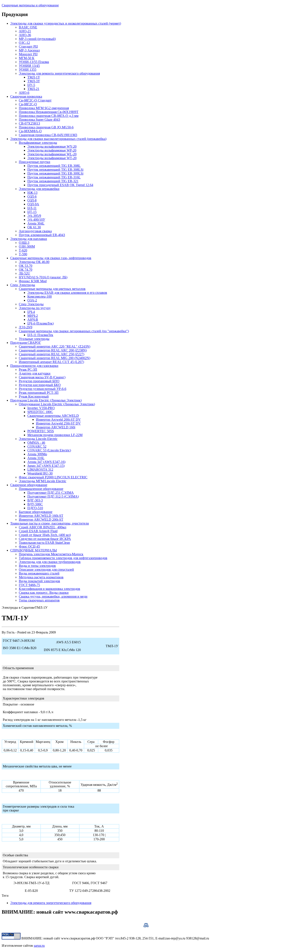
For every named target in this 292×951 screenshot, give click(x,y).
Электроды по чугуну (35, 308)
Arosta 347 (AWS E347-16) (46, 462)
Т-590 (23, 254)
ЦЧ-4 (31, 312)
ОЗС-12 (24, 42)
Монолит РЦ (28, 54)
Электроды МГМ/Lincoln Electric (42, 481)
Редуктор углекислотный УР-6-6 (42, 389)
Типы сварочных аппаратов (39, 600)
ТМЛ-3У (33, 81)
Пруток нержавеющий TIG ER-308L (54, 166)
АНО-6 (24, 92)
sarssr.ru (39, 945)
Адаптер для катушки (34, 373)
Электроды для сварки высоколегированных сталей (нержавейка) (58, 139)
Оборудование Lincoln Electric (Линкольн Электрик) (57, 404)
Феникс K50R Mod (33, 281)
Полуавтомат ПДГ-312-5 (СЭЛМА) (53, 496)
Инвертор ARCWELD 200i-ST (41, 519)
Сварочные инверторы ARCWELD (53, 415)
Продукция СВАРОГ (25, 342)
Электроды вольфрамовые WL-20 (52, 154)
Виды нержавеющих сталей (39, 573)
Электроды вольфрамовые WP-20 (51, 150)
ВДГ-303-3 (35, 500)
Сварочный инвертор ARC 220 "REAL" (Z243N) (54, 346)
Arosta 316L (35, 458)
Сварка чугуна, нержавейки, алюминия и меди (53, 596)
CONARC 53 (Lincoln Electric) (49, 450)
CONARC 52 (36, 446)
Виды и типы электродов (37, 565)
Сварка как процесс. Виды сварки (44, 592)
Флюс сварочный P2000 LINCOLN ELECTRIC (53, 477)
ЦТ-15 (32, 212)
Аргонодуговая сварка (35, 231)
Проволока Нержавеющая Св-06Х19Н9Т (48, 112)
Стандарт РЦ (28, 46)
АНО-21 (25, 31)
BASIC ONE (28, 27)
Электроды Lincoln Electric (38, 439)
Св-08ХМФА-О (30, 131)
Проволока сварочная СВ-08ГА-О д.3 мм (48, 116)
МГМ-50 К (26, 58)
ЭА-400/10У (36, 219)
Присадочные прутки (34, 162)
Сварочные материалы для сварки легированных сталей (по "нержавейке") (74, 331)
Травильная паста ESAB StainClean (44, 542)
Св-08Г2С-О (28, 104)
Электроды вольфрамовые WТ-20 (52, 158)
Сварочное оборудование (28, 485)
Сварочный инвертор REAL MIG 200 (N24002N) (54, 358)
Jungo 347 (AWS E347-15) (46, 465)
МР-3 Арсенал (29, 50)
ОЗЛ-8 (32, 200)
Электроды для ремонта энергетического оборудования (59, 73)
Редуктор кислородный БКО (40, 385)
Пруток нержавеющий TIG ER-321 (52, 181)
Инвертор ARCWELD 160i (55, 427)
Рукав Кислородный (34, 396)
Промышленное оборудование (41, 489)
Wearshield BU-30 (40, 473)
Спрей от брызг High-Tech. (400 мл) (45, 535)
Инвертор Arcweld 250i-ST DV (58, 423)
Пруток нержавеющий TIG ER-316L (54, 177)
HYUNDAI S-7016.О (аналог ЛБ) (43, 277)
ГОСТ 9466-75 (29, 585)
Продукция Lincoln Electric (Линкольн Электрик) (46, 400)
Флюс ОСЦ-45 (29, 546)
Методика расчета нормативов (41, 577)
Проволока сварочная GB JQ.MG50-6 (46, 127)
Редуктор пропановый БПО (39, 381)
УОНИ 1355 (27, 69)
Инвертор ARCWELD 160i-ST (41, 515)
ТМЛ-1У (33, 77)
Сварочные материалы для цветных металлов (52, 289)
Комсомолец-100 (39, 296)
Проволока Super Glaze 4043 (39, 119)
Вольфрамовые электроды (38, 142)
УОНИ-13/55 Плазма (34, 62)
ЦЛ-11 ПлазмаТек (40, 335)
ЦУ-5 (31, 85)
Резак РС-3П (28, 369)
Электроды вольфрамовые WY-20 (52, 146)
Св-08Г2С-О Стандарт (35, 100)
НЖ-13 (32, 192)
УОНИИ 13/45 (29, 66)
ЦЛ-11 (32, 208)
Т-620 (23, 250)
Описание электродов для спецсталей (46, 569)
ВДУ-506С (35, 504)
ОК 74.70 (25, 269)
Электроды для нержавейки (39, 189)
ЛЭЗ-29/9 (25, 327)
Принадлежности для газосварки (34, 365)
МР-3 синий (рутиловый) (37, 39)
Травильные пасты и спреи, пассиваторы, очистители (49, 523)
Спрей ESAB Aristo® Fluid (38, 531)
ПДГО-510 (35, 508)
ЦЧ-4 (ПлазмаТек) (40, 323)
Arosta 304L (35, 223)
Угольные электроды (34, 339)
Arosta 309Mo (37, 454)
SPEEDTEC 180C (40, 412)
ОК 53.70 (25, 266)
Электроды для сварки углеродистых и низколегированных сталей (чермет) (65, 23)
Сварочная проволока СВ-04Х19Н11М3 (48, 135)
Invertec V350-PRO (41, 408)
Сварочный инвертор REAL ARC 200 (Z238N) (53, 350)
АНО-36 (25, 35)
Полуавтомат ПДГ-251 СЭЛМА (50, 492)
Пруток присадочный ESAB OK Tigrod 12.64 (60, 185)
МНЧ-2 (32, 315)
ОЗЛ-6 (32, 196)
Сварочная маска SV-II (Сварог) (42, 377)
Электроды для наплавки (28, 239)
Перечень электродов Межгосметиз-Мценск (51, 554)
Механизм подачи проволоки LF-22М (55, 435)
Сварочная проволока (26, 96)
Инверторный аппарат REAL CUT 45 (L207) (51, 362)
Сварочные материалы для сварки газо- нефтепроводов (50, 258)
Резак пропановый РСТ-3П (39, 392)
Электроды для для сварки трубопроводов (50, 562)
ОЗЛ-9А (33, 204)
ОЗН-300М (27, 246)
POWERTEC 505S (40, 431)
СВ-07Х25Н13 (29, 123)
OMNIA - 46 (36, 442)
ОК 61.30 (34, 227)
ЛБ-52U (24, 273)
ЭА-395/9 (34, 216)
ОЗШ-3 (24, 242)
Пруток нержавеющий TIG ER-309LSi (55, 173)
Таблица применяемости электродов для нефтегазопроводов (63, 558)
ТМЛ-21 (33, 89)
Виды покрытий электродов (39, 581)
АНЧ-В (32, 319)
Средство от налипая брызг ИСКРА (45, 539)
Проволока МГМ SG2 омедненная (44, 108)
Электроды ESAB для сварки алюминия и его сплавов (67, 292)
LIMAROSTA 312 (40, 469)
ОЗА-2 (32, 300)
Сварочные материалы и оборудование (30, 5)
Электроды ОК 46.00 (34, 262)
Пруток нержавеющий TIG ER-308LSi (55, 169)
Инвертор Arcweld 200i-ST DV (58, 419)
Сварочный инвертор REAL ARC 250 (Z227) (51, 354)
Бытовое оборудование (35, 512)
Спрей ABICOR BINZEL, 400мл (42, 527)
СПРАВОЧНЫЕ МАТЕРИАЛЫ (33, 550)
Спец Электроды (22, 285)
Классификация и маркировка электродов (49, 589)
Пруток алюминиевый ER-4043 (42, 235)
